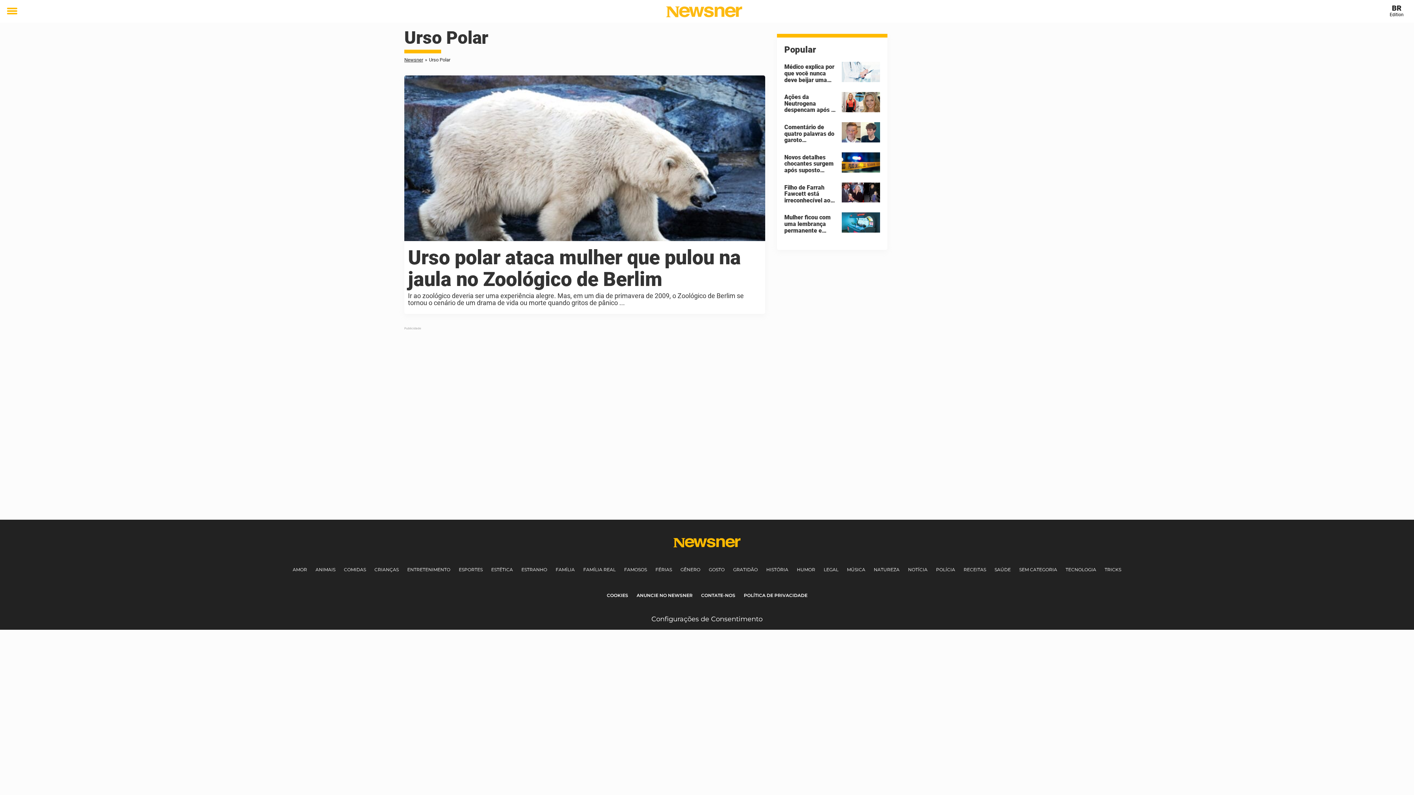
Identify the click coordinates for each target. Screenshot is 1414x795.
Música (856, 569)
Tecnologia (1081, 569)
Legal (831, 569)
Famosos (635, 569)
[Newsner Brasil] (704, 11)
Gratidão (745, 569)
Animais (325, 569)
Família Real (599, 569)
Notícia (918, 569)
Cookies (617, 595)
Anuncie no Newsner (665, 595)
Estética (502, 569)
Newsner (413, 60)
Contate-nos (718, 595)
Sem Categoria (1038, 569)
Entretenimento (428, 569)
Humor (806, 569)
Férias (663, 569)
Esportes (471, 569)
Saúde (1003, 569)
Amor (300, 569)
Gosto (717, 569)
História (777, 569)
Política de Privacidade (776, 595)
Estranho (534, 569)
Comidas (355, 569)
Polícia (945, 569)
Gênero (690, 569)
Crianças (386, 569)
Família (565, 569)
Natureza (887, 569)
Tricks (1113, 569)
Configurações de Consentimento (707, 619)
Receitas (975, 569)
